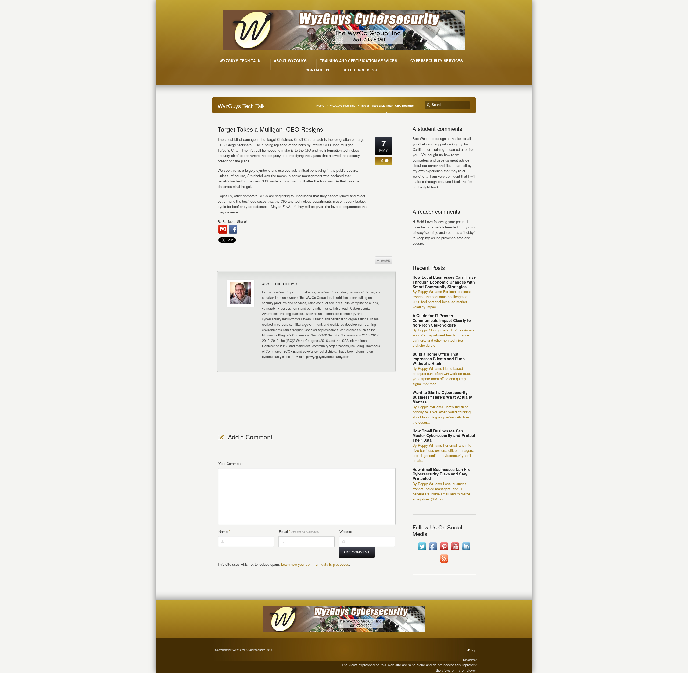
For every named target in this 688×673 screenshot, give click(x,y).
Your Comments (230, 463)
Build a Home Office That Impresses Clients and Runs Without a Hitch (439, 358)
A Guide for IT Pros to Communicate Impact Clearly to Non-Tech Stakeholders (442, 320)
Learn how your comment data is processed (315, 564)
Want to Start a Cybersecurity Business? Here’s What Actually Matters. (442, 397)
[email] (222, 229)
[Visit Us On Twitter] (422, 550)
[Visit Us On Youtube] (455, 550)
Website (345, 531)
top (473, 650)
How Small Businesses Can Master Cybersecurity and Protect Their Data (444, 435)
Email (299, 531)
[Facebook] (233, 229)
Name (224, 531)
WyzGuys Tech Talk (342, 105)
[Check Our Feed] (444, 562)
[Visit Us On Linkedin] (466, 550)
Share (383, 260)
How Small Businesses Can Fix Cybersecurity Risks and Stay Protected (441, 474)
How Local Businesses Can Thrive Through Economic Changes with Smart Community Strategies (444, 281)
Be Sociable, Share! (232, 221)
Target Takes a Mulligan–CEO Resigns (270, 129)
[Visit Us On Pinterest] (444, 550)
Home (320, 105)
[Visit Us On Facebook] (433, 550)
